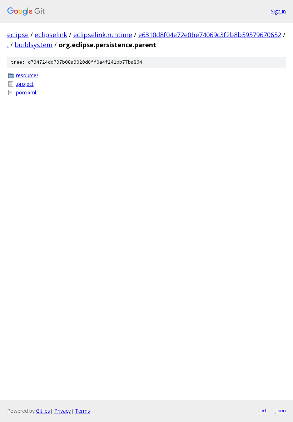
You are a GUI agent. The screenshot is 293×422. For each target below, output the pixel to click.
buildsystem (34, 44)
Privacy (62, 410)
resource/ (27, 75)
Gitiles (43, 410)
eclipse (18, 34)
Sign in (278, 11)
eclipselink (51, 34)
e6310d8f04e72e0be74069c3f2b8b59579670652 (209, 34)
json (280, 410)
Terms (82, 410)
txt (263, 410)
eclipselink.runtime (102, 34)
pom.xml (26, 92)
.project (25, 83)
